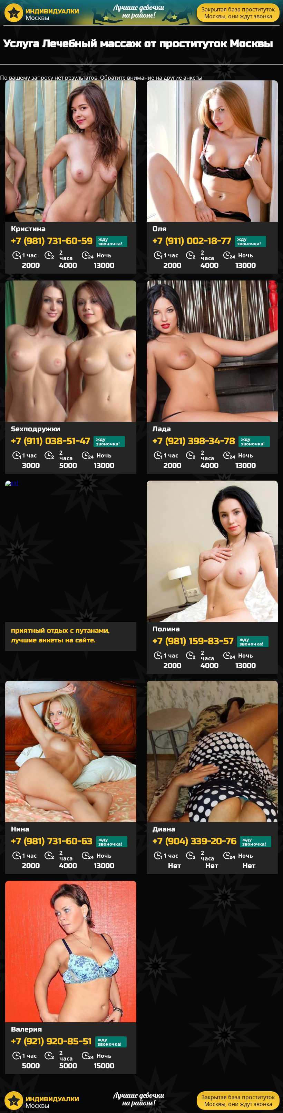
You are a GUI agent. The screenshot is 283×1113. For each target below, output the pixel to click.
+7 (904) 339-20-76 (209, 841)
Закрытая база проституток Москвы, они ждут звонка (238, 13)
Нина (20, 829)
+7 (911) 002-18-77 (207, 241)
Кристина (28, 229)
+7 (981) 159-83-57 (208, 641)
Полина (166, 629)
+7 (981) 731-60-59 (66, 241)
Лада (162, 429)
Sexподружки (35, 429)
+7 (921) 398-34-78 (209, 441)
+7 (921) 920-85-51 (66, 1041)
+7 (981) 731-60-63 (66, 841)
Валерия (26, 1029)
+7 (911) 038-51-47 (65, 441)
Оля (159, 229)
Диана (164, 829)
